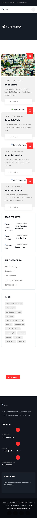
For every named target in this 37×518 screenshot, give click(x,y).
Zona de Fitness (11, 285)
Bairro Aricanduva (13, 190)
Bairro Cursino (20, 238)
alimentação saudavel (13, 312)
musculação (10, 333)
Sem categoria (13, 101)
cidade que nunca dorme (14, 320)
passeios (22, 333)
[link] (29, 102)
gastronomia (19, 325)
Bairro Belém (11, 84)
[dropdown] (33, 9)
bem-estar (9, 316)
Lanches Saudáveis (12, 329)
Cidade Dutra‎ (19, 247)
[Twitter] (5, 4)
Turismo (21, 341)
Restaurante (9, 271)
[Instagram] (8, 4)
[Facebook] (1, 4)
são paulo (18, 337)
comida (8, 325)
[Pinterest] (12, 4)
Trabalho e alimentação (14, 280)
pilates (8, 337)
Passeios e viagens (12, 266)
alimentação (10, 308)
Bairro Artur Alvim (13, 155)
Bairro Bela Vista (12, 120)
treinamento (10, 341)
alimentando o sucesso (14, 304)
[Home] (5, 9)
